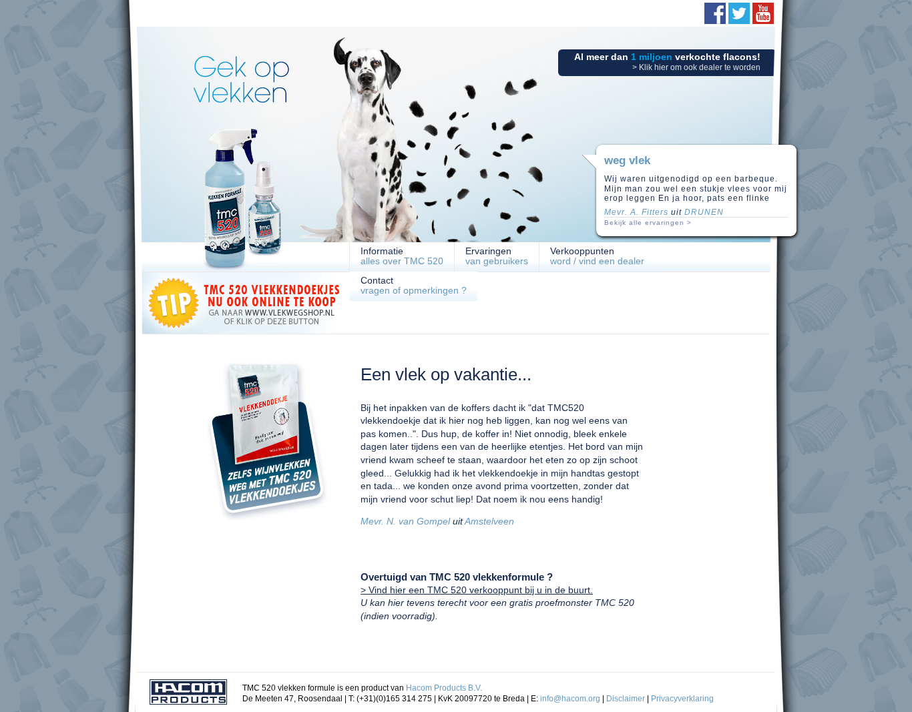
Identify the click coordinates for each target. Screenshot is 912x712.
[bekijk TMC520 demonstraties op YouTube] (763, 13)
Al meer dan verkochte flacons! (667, 61)
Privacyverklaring (682, 699)
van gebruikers (496, 256)
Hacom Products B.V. (444, 688)
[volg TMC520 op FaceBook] (715, 13)
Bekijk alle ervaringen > (648, 222)
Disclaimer (625, 699)
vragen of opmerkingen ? (414, 285)
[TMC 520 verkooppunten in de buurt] (267, 519)
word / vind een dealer (597, 256)
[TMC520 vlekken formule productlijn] (242, 213)
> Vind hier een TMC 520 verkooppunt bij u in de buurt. (477, 590)
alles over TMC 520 (402, 256)
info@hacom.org (570, 699)
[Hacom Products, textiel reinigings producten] (188, 693)
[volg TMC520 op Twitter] (739, 13)
